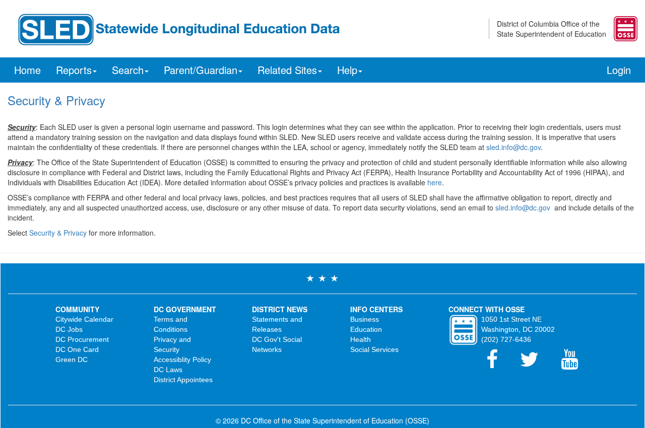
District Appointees (183, 380)
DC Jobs (69, 329)
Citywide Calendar (84, 319)
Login (619, 69)
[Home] (178, 28)
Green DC (71, 359)
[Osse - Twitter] (535, 364)
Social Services (374, 349)
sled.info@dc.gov (513, 147)
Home (27, 69)
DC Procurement (82, 339)
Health (360, 339)
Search (128, 69)
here (434, 182)
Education (366, 329)
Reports (74, 69)
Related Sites (287, 69)
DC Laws (168, 370)
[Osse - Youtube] (574, 364)
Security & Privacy (58, 233)
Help (347, 69)
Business (364, 319)
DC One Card (77, 349)
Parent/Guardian (200, 69)
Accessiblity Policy (182, 359)
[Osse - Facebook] (498, 364)
